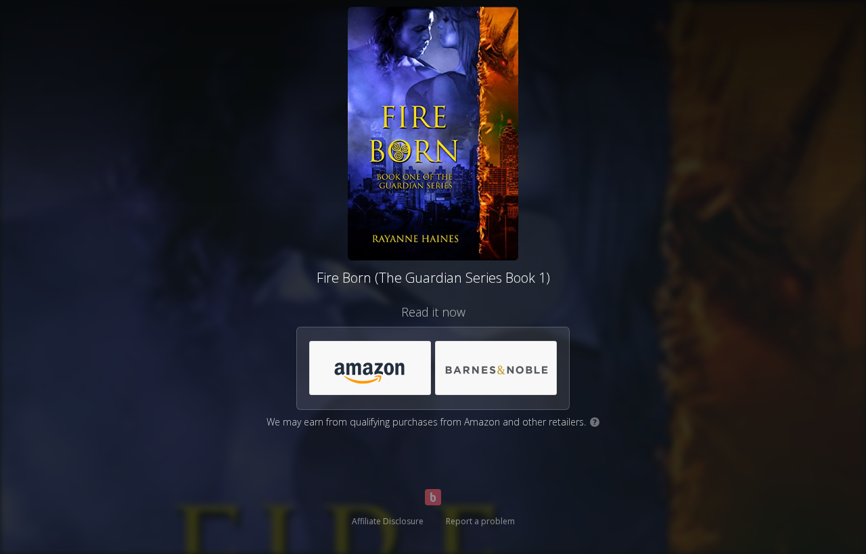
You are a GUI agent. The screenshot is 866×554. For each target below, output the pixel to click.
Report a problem (480, 521)
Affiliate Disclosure (388, 521)
